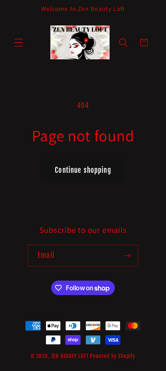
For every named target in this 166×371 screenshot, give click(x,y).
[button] (18, 42)
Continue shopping (83, 170)
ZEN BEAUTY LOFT (70, 356)
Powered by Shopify (112, 356)
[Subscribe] (127, 255)
